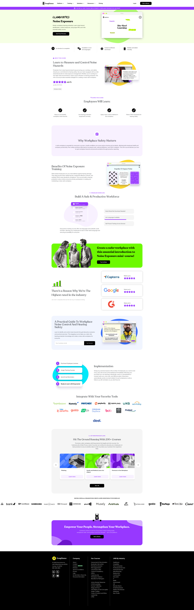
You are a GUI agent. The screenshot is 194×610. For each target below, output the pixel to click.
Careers (75, 567)
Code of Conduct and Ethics (99, 595)
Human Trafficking (96, 587)
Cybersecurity (95, 577)
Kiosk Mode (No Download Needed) (115, 212)
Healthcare (116, 564)
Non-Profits (116, 595)
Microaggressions (96, 569)
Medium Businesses (118, 591)
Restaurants (116, 575)
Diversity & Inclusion (96, 567)
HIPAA (93, 575)
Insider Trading (95, 593)
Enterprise (116, 593)
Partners (75, 569)
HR (114, 586)
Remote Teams (117, 587)
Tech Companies (117, 567)
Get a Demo (145, 3)
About (74, 564)
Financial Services (118, 571)
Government (116, 584)
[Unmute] (140, 17)
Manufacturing (117, 573)
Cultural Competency (97, 573)
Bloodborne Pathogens (97, 580)
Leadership (94, 597)
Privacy (75, 573)
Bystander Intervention (97, 566)
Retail (114, 582)
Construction (116, 577)
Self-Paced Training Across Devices (115, 224)
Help (74, 575)
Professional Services (119, 569)
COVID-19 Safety (95, 586)
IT (113, 580)
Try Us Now (103, 263)
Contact (75, 566)
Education (116, 578)
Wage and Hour (95, 589)
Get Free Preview (61, 33)
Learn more (72, 478)
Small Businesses (118, 589)
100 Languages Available (112, 218)
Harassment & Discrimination (99, 564)
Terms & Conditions (78, 571)
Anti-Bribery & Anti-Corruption (99, 591)
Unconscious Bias (96, 571)
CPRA (92, 598)
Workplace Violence (96, 578)
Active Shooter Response (98, 584)
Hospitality (116, 566)
